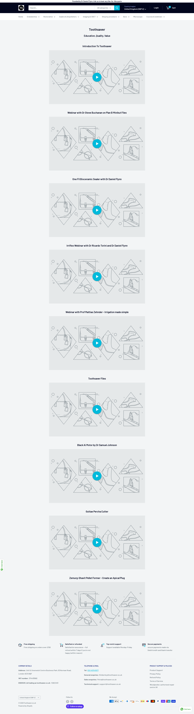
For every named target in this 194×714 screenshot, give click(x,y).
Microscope (137, 17)
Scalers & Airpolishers (68, 17)
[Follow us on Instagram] (71, 701)
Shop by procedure (109, 17)
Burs (125, 17)
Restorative (48, 17)
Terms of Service (156, 681)
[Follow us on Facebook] (67, 701)
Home (20, 17)
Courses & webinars (154, 17)
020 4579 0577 (93, 670)
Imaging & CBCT (89, 17)
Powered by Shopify (25, 706)
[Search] (117, 7)
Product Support (156, 670)
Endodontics (32, 17)
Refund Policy (155, 677)
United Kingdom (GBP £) (27, 697)
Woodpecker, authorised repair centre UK (162, 686)
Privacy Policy (155, 674)
